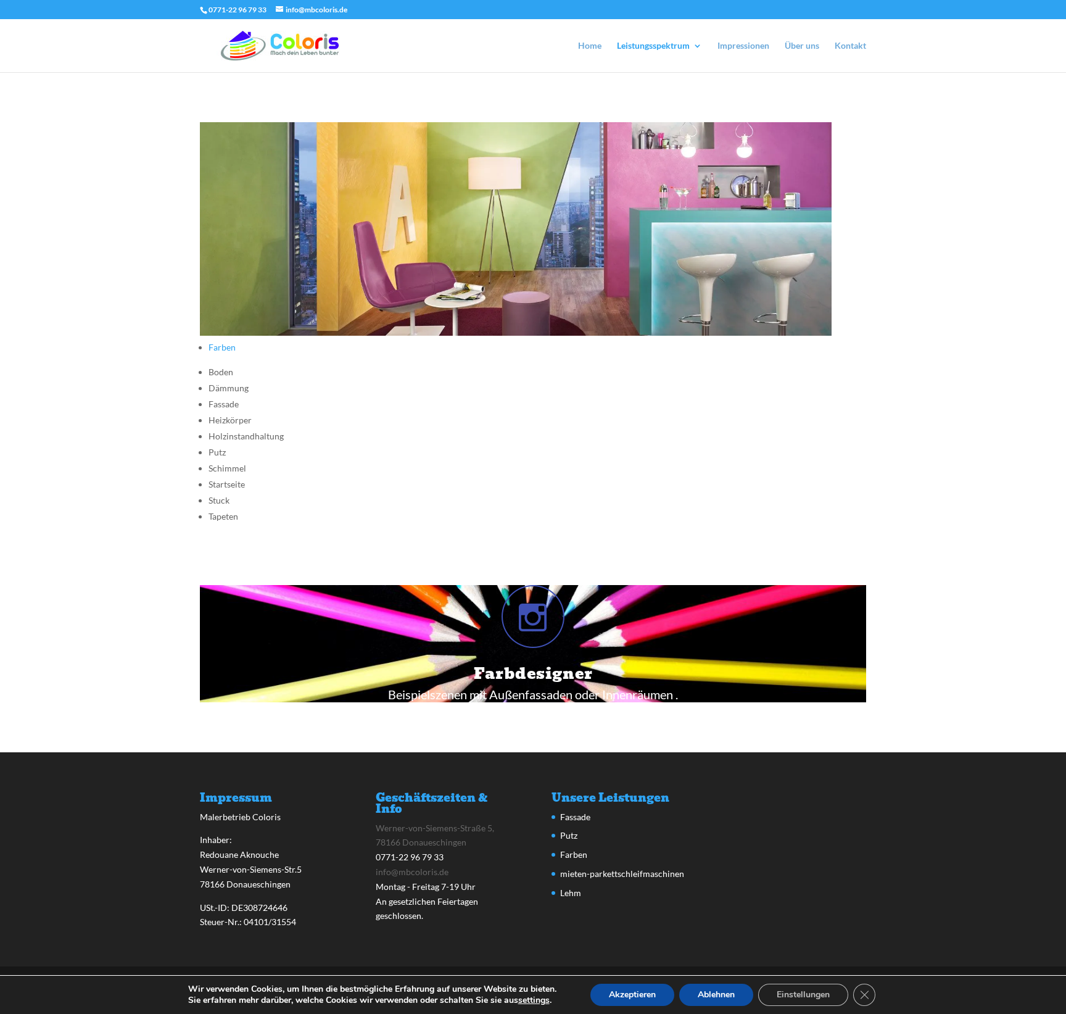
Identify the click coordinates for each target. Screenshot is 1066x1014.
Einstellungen (803, 994)
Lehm (570, 892)
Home (589, 46)
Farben (222, 347)
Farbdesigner (533, 674)
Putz (568, 835)
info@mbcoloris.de (412, 871)
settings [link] (534, 1000)
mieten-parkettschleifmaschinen (622, 873)
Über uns (802, 46)
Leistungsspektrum (653, 46)
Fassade (575, 817)
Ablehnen (716, 994)
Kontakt (850, 46)
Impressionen (743, 46)
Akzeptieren (632, 994)
